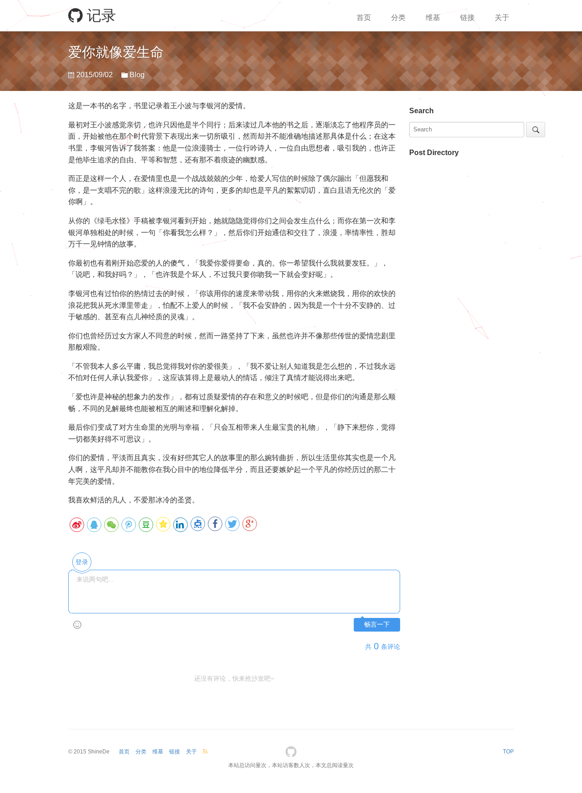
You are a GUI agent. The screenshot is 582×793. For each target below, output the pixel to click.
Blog (137, 75)
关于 (502, 17)
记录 (99, 15)
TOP (508, 751)
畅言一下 (377, 624)
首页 (363, 17)
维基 (433, 17)
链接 (467, 17)
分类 (398, 17)
